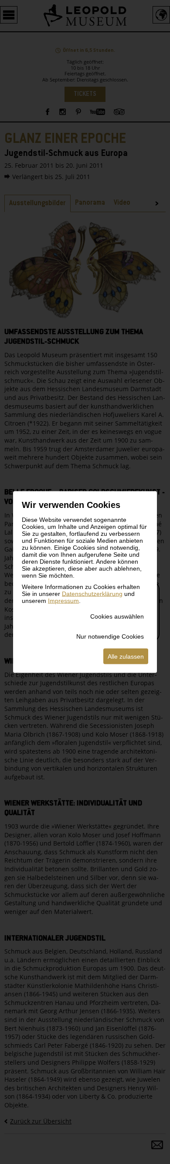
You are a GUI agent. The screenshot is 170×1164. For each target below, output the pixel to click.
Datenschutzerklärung (92, 593)
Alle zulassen (126, 656)
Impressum (63, 600)
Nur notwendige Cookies (110, 636)
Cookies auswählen (117, 616)
